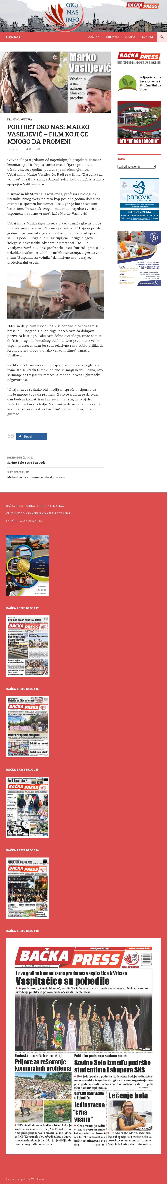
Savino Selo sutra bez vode (26, 460)
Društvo (13, 119)
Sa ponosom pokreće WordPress (25, 1179)
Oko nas (35, 149)
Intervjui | (112, 36)
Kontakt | (148, 36)
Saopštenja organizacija (24, 520)
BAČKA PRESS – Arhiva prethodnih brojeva (35, 505)
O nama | (130, 36)
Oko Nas (13, 36)
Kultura (26, 119)
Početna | (94, 36)
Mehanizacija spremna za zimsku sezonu (36, 475)
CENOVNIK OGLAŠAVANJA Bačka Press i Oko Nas (38, 513)
